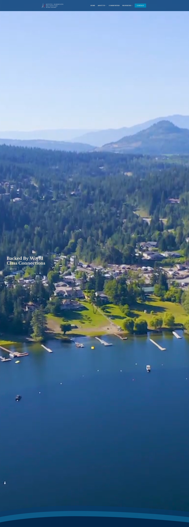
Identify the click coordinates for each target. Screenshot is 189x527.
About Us (101, 5)
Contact (140, 5)
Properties (126, 5)
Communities (114, 5)
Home (93, 5)
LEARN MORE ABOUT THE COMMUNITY (138, 269)
